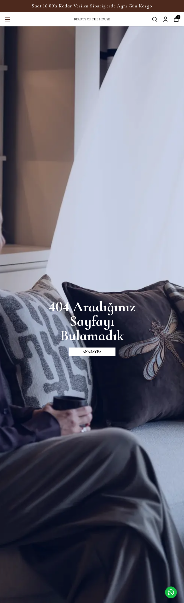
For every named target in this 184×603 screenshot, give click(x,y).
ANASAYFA (92, 352)
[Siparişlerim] (165, 19)
